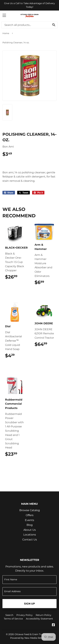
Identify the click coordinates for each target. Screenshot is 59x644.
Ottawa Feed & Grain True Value (33, 634)
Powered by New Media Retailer (28, 638)
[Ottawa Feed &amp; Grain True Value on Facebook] (53, 625)
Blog (30, 524)
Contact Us (29, 539)
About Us (29, 529)
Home (5, 33)
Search (9, 615)
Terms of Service (13, 618)
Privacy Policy (24, 615)
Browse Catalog (29, 510)
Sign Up (29, 603)
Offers (29, 515)
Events (29, 520)
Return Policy (43, 615)
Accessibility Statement (39, 618)
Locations (29, 534)
